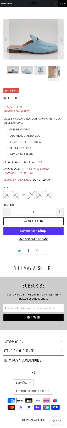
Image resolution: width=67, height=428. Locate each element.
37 (15, 194)
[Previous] (6, 40)
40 (40, 194)
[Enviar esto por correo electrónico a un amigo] (46, 250)
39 (31, 194)
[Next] (61, 40)
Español (21, 382)
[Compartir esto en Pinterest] (37, 250)
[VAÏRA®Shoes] (33, 3)
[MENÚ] (1, 3)
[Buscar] (54, 3)
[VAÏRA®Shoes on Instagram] (33, 373)
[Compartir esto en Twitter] (19, 250)
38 (23, 194)
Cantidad (8, 205)
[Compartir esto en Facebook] (28, 250)
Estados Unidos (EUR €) (31, 391)
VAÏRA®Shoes (37, 420)
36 (7, 194)
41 (48, 194)
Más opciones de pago (33, 239)
